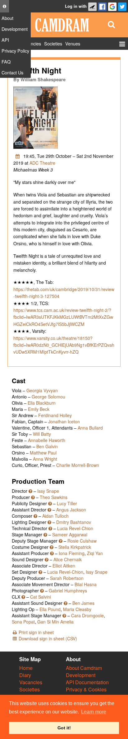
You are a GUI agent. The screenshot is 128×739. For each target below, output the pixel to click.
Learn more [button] (93, 711)
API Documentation (87, 682)
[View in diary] (17, 156)
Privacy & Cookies (86, 689)
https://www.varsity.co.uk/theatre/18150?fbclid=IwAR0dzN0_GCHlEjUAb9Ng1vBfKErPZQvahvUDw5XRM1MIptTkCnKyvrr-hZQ (63, 345)
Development (80, 675)
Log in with (76, 6)
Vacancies (30, 682)
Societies (29, 689)
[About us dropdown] (4, 6)
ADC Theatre (42, 163)
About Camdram (84, 667)
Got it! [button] (64, 727)
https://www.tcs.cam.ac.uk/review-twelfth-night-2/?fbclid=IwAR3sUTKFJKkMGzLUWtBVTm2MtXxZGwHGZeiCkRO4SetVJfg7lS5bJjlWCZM (63, 317)
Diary (25, 675)
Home (26, 667)
